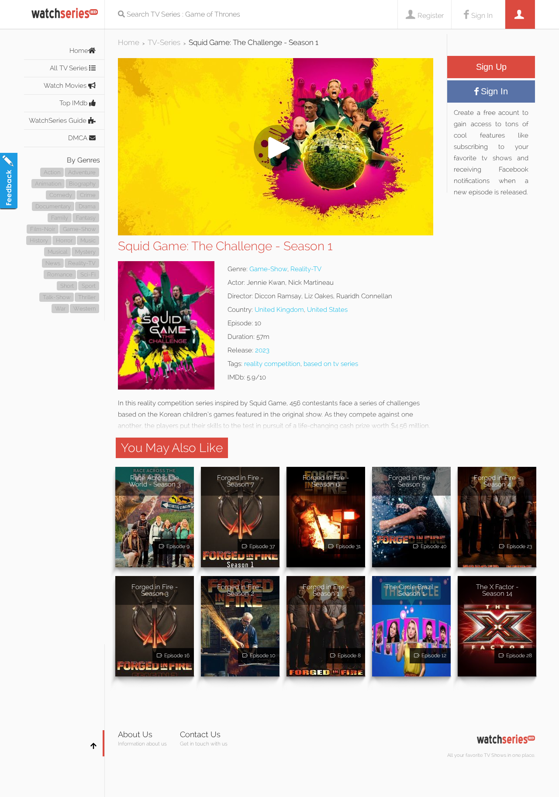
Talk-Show (56, 297)
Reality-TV (82, 263)
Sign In (482, 15)
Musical (57, 251)
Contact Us (200, 734)
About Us (135, 734)
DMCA (78, 138)
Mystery (85, 251)
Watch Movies (66, 86)
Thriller (87, 297)
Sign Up (491, 67)
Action (52, 172)
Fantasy (86, 217)
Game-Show (79, 229)
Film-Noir (42, 229)
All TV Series (69, 68)
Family (59, 217)
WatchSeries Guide (58, 120)
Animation (48, 183)
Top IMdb (74, 103)
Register (431, 15)
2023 (262, 350)
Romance (59, 274)
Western (84, 308)
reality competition (272, 364)
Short (67, 286)
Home (78, 51)
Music (88, 240)
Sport (89, 286)
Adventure (82, 172)
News (52, 263)
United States (327, 310)
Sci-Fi (88, 274)
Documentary (53, 206)
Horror (64, 240)
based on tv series (331, 364)
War (60, 308)
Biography (82, 183)
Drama (87, 206)
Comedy (60, 195)
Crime (88, 195)
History (39, 240)
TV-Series (164, 42)
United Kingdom (279, 310)
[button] (275, 233)
